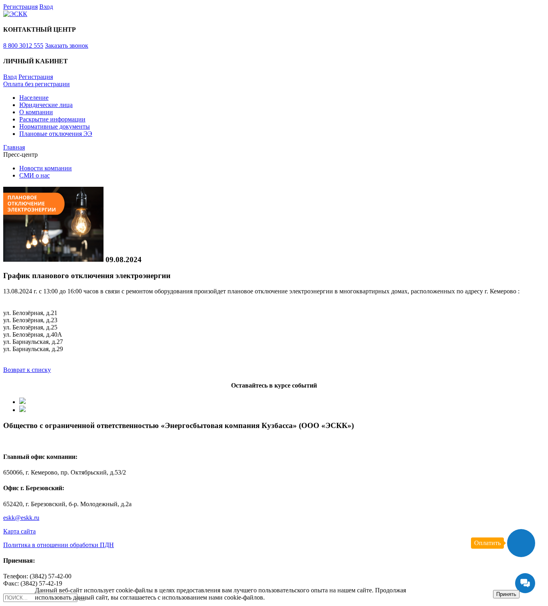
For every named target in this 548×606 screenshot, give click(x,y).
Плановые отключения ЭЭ (55, 133)
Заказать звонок (66, 45)
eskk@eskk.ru (21, 517)
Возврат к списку (27, 369)
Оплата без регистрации (36, 84)
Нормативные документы (54, 126)
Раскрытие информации (52, 119)
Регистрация (20, 6)
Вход (46, 6)
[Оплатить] (521, 543)
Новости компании (45, 168)
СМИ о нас (34, 175)
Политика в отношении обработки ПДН (58, 544)
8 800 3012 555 (23, 45)
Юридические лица (46, 104)
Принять (506, 594)
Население (34, 97)
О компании (36, 112)
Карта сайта (19, 531)
